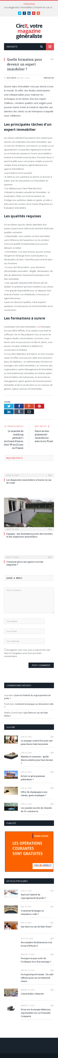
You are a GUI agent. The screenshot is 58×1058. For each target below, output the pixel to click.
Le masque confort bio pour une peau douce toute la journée (37, 742)
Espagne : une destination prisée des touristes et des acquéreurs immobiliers (29, 535)
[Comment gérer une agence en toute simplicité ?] (29, 555)
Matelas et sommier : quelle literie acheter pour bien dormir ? (37, 760)
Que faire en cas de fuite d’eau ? (36, 926)
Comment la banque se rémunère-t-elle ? (32, 912)
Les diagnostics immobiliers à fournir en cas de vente (30, 7)
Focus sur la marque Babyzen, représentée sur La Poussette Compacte (36, 1013)
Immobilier (49, 78)
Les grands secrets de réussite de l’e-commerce (36, 809)
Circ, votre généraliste (29, 30)
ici (38, 326)
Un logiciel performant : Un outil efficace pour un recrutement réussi (37, 978)
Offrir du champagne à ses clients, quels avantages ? (34, 793)
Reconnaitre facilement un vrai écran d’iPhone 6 (36, 944)
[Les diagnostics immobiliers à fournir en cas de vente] (29, 473)
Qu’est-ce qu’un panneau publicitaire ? (33, 778)
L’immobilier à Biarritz (32, 993)
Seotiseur (11, 78)
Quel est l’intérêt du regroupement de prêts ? (33, 896)
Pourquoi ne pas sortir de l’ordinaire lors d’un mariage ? (36, 960)
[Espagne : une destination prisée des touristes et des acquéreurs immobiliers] (29, 514)
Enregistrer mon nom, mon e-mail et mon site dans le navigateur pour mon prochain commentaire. (27, 653)
